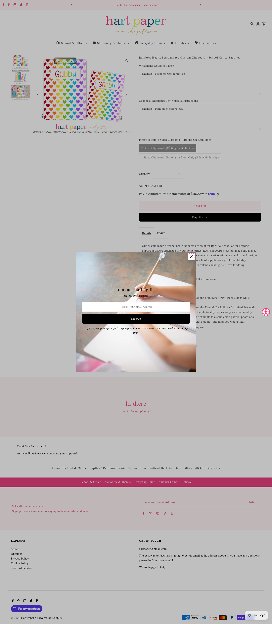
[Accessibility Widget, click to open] (266, 312)
